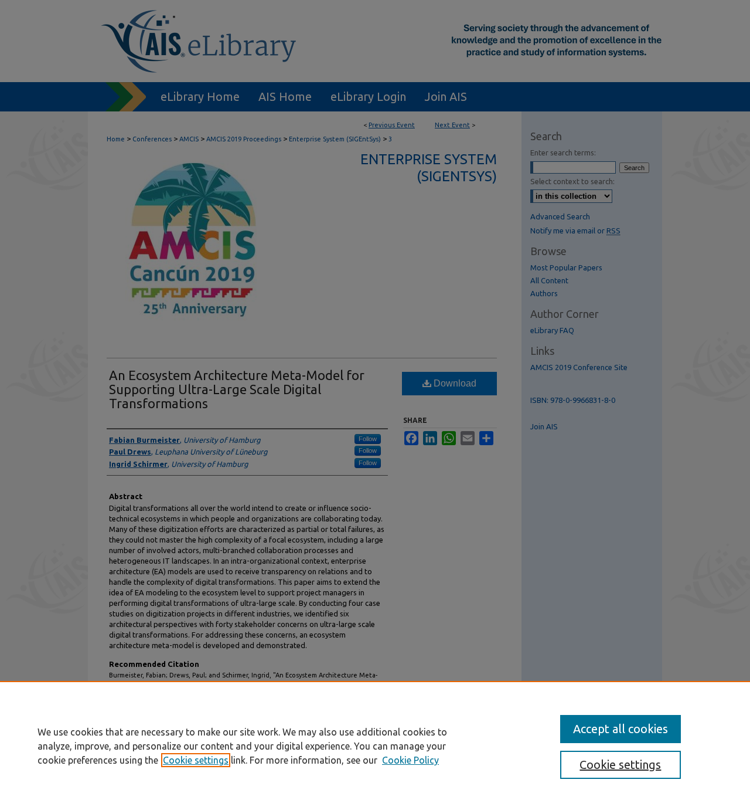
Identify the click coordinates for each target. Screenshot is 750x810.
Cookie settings (196, 760)
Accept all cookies (620, 729)
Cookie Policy (410, 760)
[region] (375, 745)
